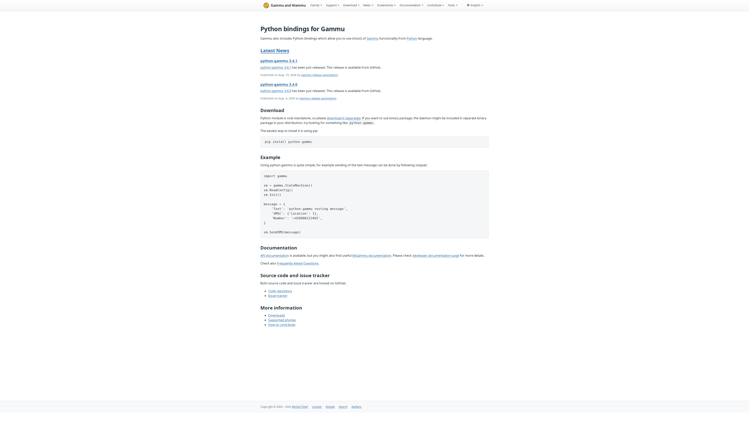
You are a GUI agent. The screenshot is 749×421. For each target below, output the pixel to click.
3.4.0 (287, 91)
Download (350, 5)
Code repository (280, 291)
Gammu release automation (319, 75)
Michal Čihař (300, 407)
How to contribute (281, 325)
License (317, 407)
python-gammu (271, 67)
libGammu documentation (371, 255)
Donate (330, 407)
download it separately (343, 118)
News (366, 5)
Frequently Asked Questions (298, 263)
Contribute (434, 5)
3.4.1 (287, 67)
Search (343, 407)
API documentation (274, 255)
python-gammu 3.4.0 (278, 84)
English (475, 5)
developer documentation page (436, 255)
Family (315, 5)
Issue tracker (278, 296)
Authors (356, 407)
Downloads (276, 315)
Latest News (274, 50)
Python (412, 38)
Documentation (410, 5)
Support (331, 5)
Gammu (372, 38)
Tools (451, 5)
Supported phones (282, 320)
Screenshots (385, 5)
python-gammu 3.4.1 (278, 60)
